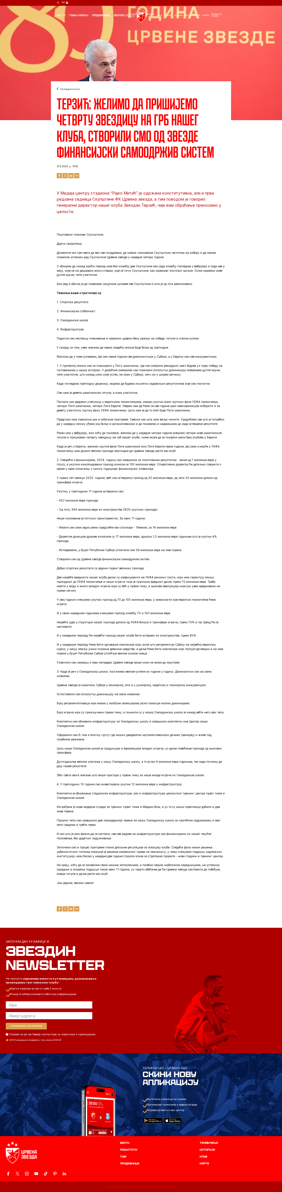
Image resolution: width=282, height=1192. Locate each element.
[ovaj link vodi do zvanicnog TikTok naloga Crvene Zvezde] (45, 1173)
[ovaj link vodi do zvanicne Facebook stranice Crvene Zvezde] (8, 1173)
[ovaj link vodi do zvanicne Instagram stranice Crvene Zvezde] (27, 1173)
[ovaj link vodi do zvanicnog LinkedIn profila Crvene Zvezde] (64, 1173)
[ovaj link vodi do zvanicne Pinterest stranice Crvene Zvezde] (55, 1173)
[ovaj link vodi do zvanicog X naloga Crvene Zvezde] (17, 1173)
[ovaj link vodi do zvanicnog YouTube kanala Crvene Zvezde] (36, 1173)
